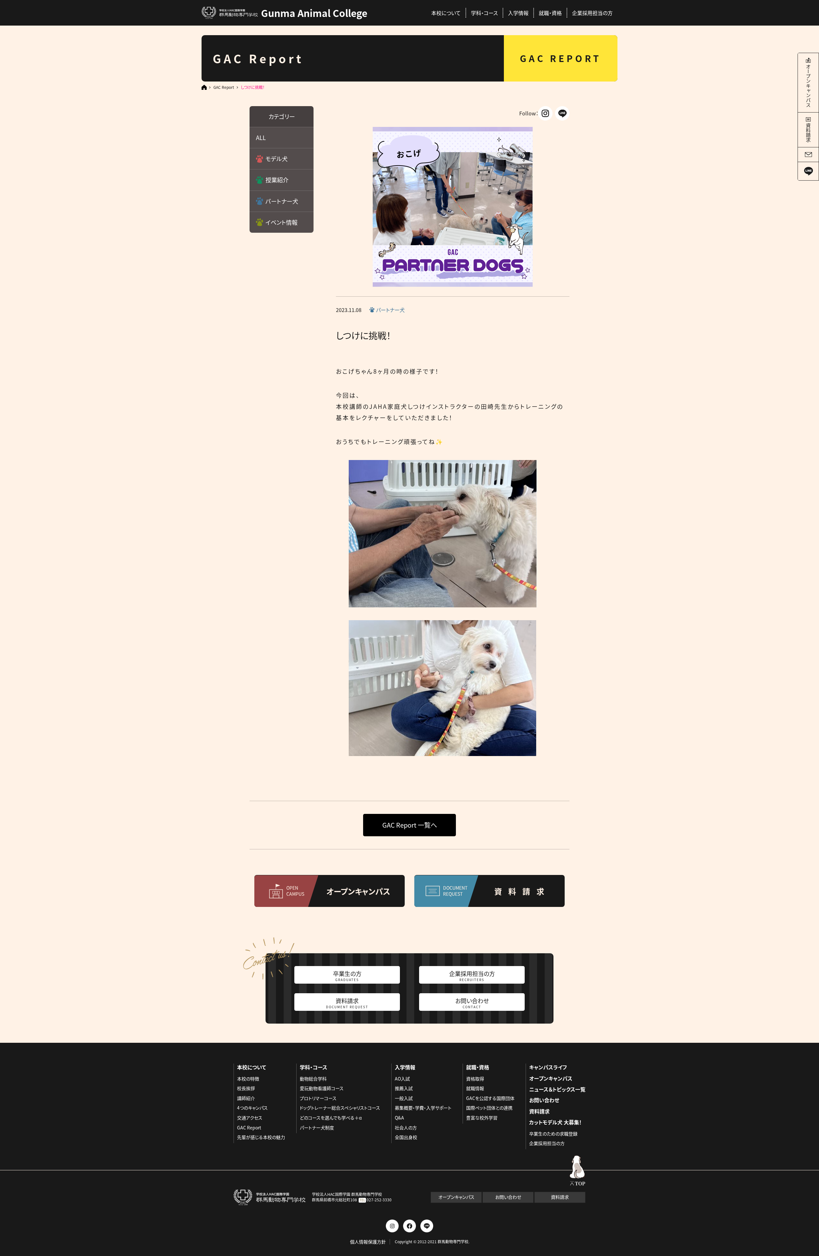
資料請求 (347, 1002)
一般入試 (404, 1098)
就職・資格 (550, 13)
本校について (446, 13)
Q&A (399, 1117)
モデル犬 (277, 158)
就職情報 (475, 1088)
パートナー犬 (282, 201)
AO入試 (402, 1078)
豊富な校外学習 (481, 1117)
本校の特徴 (248, 1078)
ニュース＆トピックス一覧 (557, 1089)
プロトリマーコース (318, 1098)
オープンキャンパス (550, 1078)
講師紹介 (246, 1098)
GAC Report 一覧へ (409, 825)
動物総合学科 (313, 1078)
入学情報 (518, 13)
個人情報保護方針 (368, 1242)
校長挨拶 (246, 1088)
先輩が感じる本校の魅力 (261, 1137)
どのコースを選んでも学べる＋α (331, 1117)
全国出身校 (406, 1137)
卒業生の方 (347, 975)
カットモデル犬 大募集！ (555, 1122)
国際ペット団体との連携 (489, 1107)
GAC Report (223, 87)
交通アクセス (249, 1117)
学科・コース (484, 13)
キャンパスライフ (548, 1067)
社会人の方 (406, 1127)
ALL (261, 137)
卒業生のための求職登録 (553, 1133)
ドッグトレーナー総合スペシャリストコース (340, 1107)
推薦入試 (404, 1088)
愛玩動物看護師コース (322, 1088)
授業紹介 (277, 180)
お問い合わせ (472, 1002)
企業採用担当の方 (592, 13)
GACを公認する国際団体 (490, 1098)
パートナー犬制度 (317, 1127)
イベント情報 (282, 222)
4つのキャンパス (252, 1107)
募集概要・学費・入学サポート (423, 1107)
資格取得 (475, 1078)
